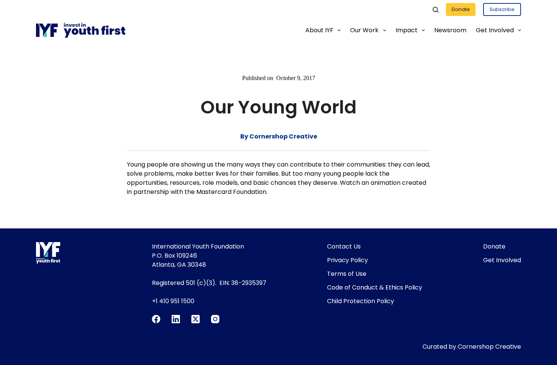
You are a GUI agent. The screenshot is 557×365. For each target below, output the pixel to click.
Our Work (364, 30)
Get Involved (495, 30)
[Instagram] (215, 319)
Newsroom (450, 30)
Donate (461, 9)
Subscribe (502, 9)
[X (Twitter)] (195, 319)
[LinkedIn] (176, 319)
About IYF (319, 30)
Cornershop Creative (489, 346)
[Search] (435, 10)
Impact (407, 30)
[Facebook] (156, 319)
